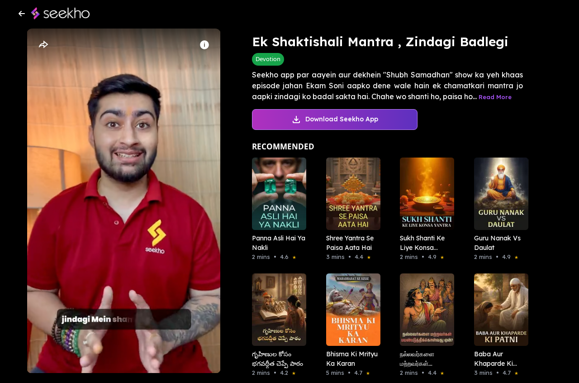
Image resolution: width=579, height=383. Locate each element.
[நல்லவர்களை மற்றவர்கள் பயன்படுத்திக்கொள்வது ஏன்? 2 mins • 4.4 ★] (424, 309)
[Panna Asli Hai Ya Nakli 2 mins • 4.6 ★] (276, 194)
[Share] (43, 45)
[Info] (204, 45)
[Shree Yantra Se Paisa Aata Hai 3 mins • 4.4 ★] (350, 194)
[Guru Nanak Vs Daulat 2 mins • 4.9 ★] (498, 194)
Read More (495, 97)
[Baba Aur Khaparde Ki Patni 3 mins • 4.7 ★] (498, 309)
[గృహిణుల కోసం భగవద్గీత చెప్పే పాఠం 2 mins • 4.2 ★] (276, 309)
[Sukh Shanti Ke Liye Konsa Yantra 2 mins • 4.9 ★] (424, 194)
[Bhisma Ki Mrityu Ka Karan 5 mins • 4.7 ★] (350, 309)
